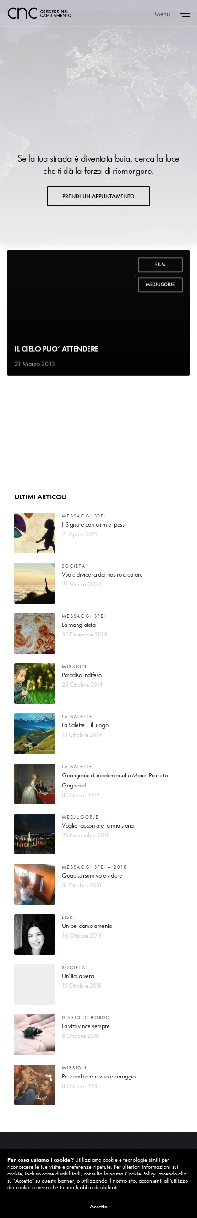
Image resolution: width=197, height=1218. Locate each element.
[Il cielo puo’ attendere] (98, 313)
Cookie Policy (140, 1173)
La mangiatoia (79, 624)
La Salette (77, 716)
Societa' (75, 566)
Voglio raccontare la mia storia (98, 825)
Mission (74, 666)
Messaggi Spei (84, 516)
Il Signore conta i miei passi (94, 524)
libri (68, 917)
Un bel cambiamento (87, 925)
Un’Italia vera (78, 975)
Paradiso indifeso (82, 674)
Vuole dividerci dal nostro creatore (102, 574)
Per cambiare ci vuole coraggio (98, 1076)
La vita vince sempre (86, 1026)
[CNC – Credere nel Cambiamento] (39, 13)
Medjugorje (160, 284)
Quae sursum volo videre (92, 875)
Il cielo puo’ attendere (56, 349)
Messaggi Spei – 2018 (95, 867)
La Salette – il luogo (85, 725)
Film (160, 264)
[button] (98, 196)
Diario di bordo (86, 1017)
